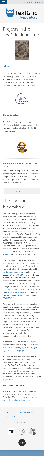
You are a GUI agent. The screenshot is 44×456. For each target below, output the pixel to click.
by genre (35, 347)
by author (26, 347)
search (29, 342)
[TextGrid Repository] (22, 9)
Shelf (29, 2)
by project (21, 350)
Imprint (19, 412)
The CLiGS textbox (11, 115)
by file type (7, 350)
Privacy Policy (28, 412)
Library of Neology (14, 292)
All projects (23, 191)
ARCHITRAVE (8, 298)
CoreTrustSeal (20, 231)
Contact (11, 412)
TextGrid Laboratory (16, 283)
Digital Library (9, 272)
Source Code (11, 417)
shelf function (15, 371)
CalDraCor (7, 66)
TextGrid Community (23, 275)
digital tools (8, 379)
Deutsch (40, 2)
